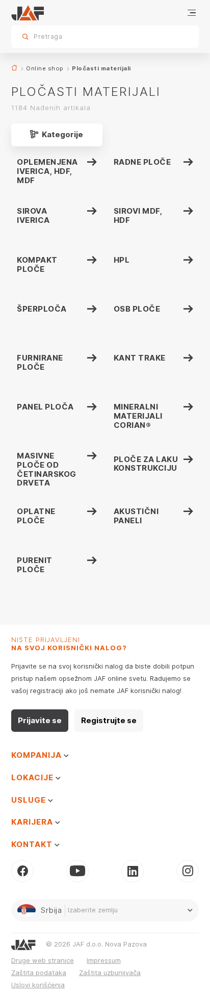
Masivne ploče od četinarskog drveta (46, 469)
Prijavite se (40, 720)
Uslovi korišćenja (38, 985)
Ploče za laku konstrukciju (146, 463)
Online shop (45, 68)
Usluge (29, 800)
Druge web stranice (42, 960)
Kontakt (33, 844)
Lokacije (33, 777)
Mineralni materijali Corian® (138, 416)
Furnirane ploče (40, 362)
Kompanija (37, 755)
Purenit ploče (34, 564)
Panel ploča (45, 407)
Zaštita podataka (38, 972)
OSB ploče (137, 309)
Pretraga (173, 36)
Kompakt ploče (37, 264)
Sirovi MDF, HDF (138, 215)
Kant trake (140, 358)
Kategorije (61, 134)
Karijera (33, 822)
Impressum (104, 960)
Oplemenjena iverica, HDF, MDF (47, 171)
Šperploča (42, 309)
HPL (122, 260)
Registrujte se (109, 720)
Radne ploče (142, 162)
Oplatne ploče (36, 515)
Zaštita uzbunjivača (110, 972)
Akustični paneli (136, 515)
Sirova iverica (33, 215)
